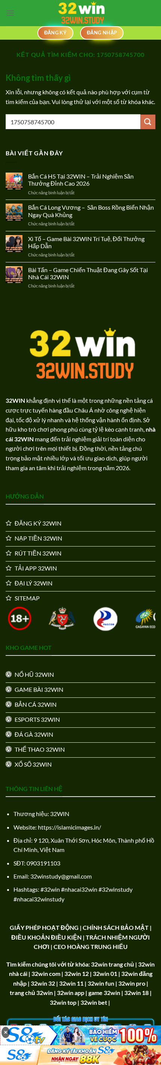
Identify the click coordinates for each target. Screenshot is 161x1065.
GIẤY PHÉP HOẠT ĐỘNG (44, 927)
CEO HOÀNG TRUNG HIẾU (91, 946)
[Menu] (10, 13)
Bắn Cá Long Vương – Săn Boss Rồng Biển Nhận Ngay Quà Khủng (91, 211)
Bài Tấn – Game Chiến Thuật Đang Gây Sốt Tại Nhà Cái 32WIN (88, 273)
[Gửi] (147, 122)
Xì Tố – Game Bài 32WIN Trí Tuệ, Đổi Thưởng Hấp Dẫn (86, 242)
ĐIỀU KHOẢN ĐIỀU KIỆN (46, 937)
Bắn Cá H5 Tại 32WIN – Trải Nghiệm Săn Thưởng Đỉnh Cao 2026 (81, 180)
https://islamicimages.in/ (69, 827)
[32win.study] (80, 13)
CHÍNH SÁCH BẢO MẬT (116, 927)
